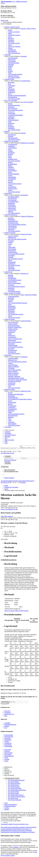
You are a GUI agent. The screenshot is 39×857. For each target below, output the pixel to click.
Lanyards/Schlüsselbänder (15, 115)
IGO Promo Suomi (13, 793)
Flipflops (10, 151)
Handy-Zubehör (12, 371)
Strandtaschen (12, 352)
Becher (10, 30)
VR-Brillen (11, 368)
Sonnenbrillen (12, 177)
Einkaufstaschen (9, 756)
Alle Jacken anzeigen (14, 161)
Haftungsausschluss (10, 806)
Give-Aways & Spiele (10, 100)
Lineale (10, 87)
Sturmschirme (12, 250)
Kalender (7, 131)
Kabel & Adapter (13, 374)
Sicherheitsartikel (13, 221)
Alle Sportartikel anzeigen (15, 259)
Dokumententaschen (14, 325)
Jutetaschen (11, 332)
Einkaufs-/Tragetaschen (14, 327)
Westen (10, 190)
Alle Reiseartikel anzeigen (15, 347)
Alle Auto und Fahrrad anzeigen (17, 239)
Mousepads (11, 89)
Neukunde (7, 461)
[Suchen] (18, 448)
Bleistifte (10, 275)
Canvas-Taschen (12, 324)
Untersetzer (11, 422)
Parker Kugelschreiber (14, 283)
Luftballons (11, 116)
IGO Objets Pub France (15, 788)
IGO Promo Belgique (14, 783)
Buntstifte (11, 277)
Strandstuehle (12, 262)
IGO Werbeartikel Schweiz (12, 778)
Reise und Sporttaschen (14, 342)
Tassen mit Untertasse (14, 46)
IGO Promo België (13, 782)
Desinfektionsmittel (13, 196)
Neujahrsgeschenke (13, 63)
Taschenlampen (12, 226)
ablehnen (16, 847)
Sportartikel (11, 255)
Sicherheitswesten (13, 223)
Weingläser (11, 41)
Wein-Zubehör (12, 423)
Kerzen (10, 401)
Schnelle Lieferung (13, 76)
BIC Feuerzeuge (12, 108)
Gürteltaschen (12, 330)
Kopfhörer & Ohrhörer (14, 381)
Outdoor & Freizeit (9, 232)
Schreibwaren (8, 272)
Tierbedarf (11, 267)
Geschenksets (12, 61)
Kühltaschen (11, 335)
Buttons (10, 103)
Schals (10, 172)
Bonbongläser (12, 308)
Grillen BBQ (11, 247)
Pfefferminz (11, 311)
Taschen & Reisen (9, 319)
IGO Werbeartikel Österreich (16, 780)
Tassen (10, 45)
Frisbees (10, 242)
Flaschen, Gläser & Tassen (12, 27)
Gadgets (10, 363)
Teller (9, 419)
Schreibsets (11, 288)
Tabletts (10, 301)
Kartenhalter (11, 85)
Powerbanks (11, 384)
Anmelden (7, 456)
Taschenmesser (12, 228)
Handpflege (11, 203)
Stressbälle (11, 126)
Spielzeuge (11, 123)
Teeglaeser (11, 40)
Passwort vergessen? (10, 460)
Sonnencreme (12, 208)
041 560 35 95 (5, 482)
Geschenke (7, 54)
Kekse (10, 304)
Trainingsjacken (12, 188)
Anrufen (23, 482)
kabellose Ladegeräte (14, 376)
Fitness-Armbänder (13, 366)
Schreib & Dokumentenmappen (17, 95)
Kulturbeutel (11, 205)
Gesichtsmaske (12, 200)
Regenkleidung (12, 170)
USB (9, 386)
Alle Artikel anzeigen (14, 53)
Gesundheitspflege (13, 201)
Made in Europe (9, 440)
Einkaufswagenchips (14, 105)
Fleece (10, 149)
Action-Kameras (12, 365)
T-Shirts (10, 185)
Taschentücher (12, 210)
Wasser (10, 316)
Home (6, 485)
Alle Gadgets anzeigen (14, 370)
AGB (6, 803)
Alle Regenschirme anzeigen (16, 254)
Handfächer (11, 152)
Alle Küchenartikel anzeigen (16, 414)
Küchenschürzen (13, 415)
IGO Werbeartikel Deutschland (17, 790)
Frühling (10, 66)
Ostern (10, 69)
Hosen (10, 156)
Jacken (10, 157)
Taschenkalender (13, 138)
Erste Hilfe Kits (12, 198)
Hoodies (10, 182)
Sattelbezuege (12, 237)
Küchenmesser (12, 406)
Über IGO (7, 711)
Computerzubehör (13, 358)
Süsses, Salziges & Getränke (12, 293)
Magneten (11, 417)
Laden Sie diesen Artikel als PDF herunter (16, 610)
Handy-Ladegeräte (13, 373)
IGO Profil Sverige (13, 785)
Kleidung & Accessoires (11, 141)
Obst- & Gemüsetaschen (15, 339)
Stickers (10, 125)
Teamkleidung (12, 187)
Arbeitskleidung (12, 144)
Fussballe (10, 257)
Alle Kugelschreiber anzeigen (16, 286)
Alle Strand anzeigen (14, 265)
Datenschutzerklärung (10, 804)
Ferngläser (11, 241)
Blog (6, 441)
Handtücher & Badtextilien (15, 394)
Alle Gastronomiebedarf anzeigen (17, 303)
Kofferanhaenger (13, 345)
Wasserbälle (11, 268)
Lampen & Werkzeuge (10, 214)
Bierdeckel (11, 298)
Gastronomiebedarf (13, 296)
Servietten (11, 299)
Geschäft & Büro (9, 79)
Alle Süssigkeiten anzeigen (15, 314)
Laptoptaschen (12, 337)
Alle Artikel (7, 427)
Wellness (10, 211)
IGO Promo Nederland (14, 800)
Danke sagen (11, 59)
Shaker (10, 33)
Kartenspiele (11, 113)
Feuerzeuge (11, 107)
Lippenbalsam (12, 206)
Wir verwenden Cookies (8, 855)
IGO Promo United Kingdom (16, 796)
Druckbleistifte (12, 278)
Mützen (10, 165)
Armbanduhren (12, 148)
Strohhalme (11, 410)
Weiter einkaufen (9, 478)
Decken (10, 392)
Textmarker (11, 290)
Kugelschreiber (12, 281)
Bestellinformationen (10, 724)
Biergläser (11, 38)
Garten (10, 244)
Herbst (10, 67)
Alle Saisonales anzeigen (15, 74)
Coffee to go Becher (14, 32)
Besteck (10, 404)
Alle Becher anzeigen (14, 35)
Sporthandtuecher (13, 397)
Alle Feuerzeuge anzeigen (15, 110)
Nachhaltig (7, 433)
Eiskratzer (11, 218)
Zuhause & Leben (9, 389)
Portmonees (11, 169)
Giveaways (11, 112)
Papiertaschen (12, 340)
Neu (5, 438)
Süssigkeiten (11, 306)
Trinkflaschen (12, 50)
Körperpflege (8, 193)
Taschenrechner (12, 97)
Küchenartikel (12, 402)
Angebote (7, 431)
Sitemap (6, 809)
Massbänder (11, 219)
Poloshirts (11, 167)
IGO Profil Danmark (14, 787)
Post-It (10, 94)
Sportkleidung (12, 179)
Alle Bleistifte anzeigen (14, 280)
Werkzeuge (11, 229)
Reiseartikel (11, 343)
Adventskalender (13, 58)
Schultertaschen (12, 350)
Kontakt (6, 726)
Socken (10, 175)
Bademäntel (11, 396)
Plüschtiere (11, 118)
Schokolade (11, 312)
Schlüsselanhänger (13, 120)
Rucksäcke (11, 348)
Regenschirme (12, 249)
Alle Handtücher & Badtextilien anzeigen (20, 399)
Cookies (6, 808)
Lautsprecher (11, 383)
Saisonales (11, 64)
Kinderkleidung (12, 164)
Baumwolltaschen (13, 322)
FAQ (6, 443)
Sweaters (10, 180)
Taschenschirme (12, 252)
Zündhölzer (11, 128)
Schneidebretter (12, 409)
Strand (10, 260)
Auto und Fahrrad (13, 236)
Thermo (10, 48)
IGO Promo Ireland (13, 791)
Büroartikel (11, 82)
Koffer (10, 334)
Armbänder (11, 146)
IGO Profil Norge (13, 798)
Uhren (10, 420)
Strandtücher (11, 263)
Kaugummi (11, 309)
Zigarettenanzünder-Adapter (16, 378)
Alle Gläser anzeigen (14, 43)
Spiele (10, 121)
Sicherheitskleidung (13, 174)
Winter (10, 72)
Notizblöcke (11, 90)
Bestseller (7, 436)
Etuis (9, 84)
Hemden (10, 154)
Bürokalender (12, 134)
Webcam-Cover (12, 360)
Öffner (10, 412)
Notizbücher (11, 92)
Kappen (10, 162)
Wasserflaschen (12, 51)
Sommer (10, 71)
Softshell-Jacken (12, 159)
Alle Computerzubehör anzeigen (17, 361)
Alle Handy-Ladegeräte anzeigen (17, 379)
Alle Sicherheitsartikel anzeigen (17, 224)
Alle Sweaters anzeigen (14, 183)
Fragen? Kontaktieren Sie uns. (9, 509)
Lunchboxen (11, 407)
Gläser (10, 36)
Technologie (7, 355)
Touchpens (11, 285)
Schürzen (7, 751)
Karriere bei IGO (9, 714)
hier (36, 852)
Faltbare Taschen (13, 329)
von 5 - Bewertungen (14, 1)
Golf (9, 245)
